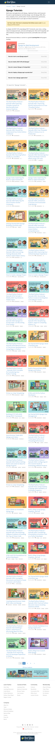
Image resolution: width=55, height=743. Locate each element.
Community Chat (35, 691)
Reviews (45, 695)
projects (19, 633)
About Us (6, 705)
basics (15, 227)
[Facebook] (30, 725)
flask (45, 396)
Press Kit (6, 717)
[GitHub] (32, 725)
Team (5, 707)
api (20, 417)
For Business (46, 691)
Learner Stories (34, 695)
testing (23, 350)
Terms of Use (26, 727)
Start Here (6, 687)
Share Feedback (28, 667)
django (22, 181)
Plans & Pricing (46, 687)
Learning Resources (8, 689)
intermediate (17, 110)
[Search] (7, 85)
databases (21, 438)
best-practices (21, 276)
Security (32, 727)
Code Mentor (7, 691)
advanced (16, 417)
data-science (18, 583)
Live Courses (20, 693)
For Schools (46, 693)
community (40, 160)
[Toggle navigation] (49, 2)
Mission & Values (8, 709)
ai (20, 158)
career (44, 232)
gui (41, 537)
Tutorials (8, 6)
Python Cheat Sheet (9, 695)
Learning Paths (21, 687)
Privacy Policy (20, 727)
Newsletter (33, 689)
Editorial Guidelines (8, 711)
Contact (36, 727)
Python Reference (8, 693)
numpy (41, 326)
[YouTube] (22, 725)
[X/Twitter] (25, 725)
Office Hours (34, 693)
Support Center (7, 697)
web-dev (46, 442)
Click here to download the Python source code (28, 23)
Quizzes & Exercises (22, 689)
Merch (5, 719)
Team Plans (46, 689)
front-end (21, 558)
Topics (13, 6)
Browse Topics (21, 691)
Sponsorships (7, 713)
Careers (5, 715)
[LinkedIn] (27, 725)
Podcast (33, 687)
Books (18, 695)
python (45, 326)
